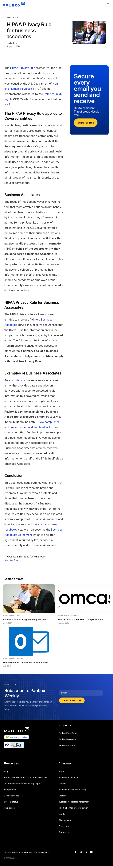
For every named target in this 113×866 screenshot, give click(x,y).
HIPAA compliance (47, 422)
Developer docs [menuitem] (11, 796)
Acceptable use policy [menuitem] (28, 852)
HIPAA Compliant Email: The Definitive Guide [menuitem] (25, 777)
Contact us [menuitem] (64, 832)
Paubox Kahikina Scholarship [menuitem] (72, 789)
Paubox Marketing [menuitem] (67, 739)
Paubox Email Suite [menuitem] (68, 733)
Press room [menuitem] (64, 826)
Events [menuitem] (62, 814)
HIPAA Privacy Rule (22, 68)
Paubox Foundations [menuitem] (68, 777)
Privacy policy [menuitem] (43, 852)
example (14, 380)
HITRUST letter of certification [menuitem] (73, 808)
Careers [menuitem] (62, 783)
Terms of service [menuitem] (11, 852)
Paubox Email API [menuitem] (67, 745)
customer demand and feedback (30, 427)
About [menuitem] (61, 771)
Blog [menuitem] (6, 771)
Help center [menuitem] (9, 808)
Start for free (11, 560)
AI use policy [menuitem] (65, 820)
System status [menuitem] (11, 802)
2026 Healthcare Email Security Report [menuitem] (22, 783)
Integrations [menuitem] (10, 789)
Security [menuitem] (62, 796)
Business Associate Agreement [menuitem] (74, 802)
